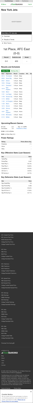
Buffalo (8, 99)
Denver (8, 106)
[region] (16, 396)
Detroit (7, 81)
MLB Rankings (5, 300)
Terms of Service (5, 388)
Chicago (8, 83)
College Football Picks (6, 256)
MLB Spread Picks (6, 283)
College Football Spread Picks (8, 285)
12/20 (3, 108)
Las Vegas (9, 94)
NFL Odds (3, 326)
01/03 (3, 114)
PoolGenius (25, 1)
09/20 (3, 78)
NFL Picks (4, 249)
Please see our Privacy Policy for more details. (13, 400)
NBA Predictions (5, 266)
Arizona (8, 108)
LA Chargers (9, 101)
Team (2, 360)
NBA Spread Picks (6, 280)
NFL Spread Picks (5, 278)
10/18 (3, 88)
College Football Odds (6, 335)
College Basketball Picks (7, 259)
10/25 (3, 92)
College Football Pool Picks (8, 244)
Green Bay (9, 78)
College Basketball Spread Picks (9, 287)
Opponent (9, 73)
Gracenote (19, 372)
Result (15, 73)
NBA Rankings (5, 295)
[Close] (31, 392)
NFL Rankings (4, 293)
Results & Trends (9, 39)
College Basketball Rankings (8, 304)
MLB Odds (4, 333)
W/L (27, 73)
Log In (30, 4)
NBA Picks (4, 252)
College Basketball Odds (7, 338)
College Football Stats (6, 319)
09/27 (3, 81)
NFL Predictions (5, 264)
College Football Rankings (7, 302)
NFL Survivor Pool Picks (7, 237)
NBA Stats (4, 312)
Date (3, 73)
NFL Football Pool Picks (7, 235)
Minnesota (9, 114)
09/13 (3, 76)
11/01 (3, 94)
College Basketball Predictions (8, 273)
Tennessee (9, 76)
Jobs (2, 362)
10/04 (3, 83)
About (3, 358)
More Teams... (8, 43)
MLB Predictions (5, 268)
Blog (2, 355)
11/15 (3, 99)
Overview (7, 36)
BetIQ (17, 1)
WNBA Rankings (5, 297)
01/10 (3, 117)
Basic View (5, 71)
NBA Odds (4, 328)
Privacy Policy (17, 388)
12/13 (3, 106)
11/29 (3, 103)
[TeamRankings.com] (16, 4)
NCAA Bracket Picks (6, 239)
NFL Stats (3, 309)
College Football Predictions (8, 271)
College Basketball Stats (7, 321)
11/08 (3, 96)
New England (8, 88)
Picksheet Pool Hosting (7, 343)
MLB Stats (4, 316)
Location (21, 73)
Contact (3, 365)
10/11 (3, 85)
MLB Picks (4, 254)
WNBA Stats (4, 314)
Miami (7, 92)
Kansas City (9, 96)
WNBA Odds (4, 331)
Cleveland (8, 85)
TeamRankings (9, 1)
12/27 (3, 111)
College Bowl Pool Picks (7, 242)
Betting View (14, 71)
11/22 (3, 101)
